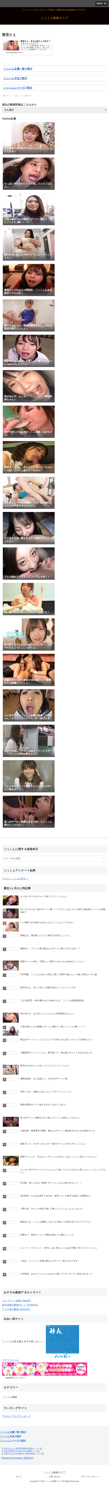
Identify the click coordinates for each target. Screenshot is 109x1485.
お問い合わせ (54, 1476)
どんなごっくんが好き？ (15, 878)
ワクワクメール (10, 1360)
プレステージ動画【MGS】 (17, 1300)
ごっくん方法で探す (15, 78)
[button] (104, 858)
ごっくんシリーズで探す (18, 87)
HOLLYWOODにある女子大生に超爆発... (18, 1451)
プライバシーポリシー (90, 1476)
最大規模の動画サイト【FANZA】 (20, 1305)
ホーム (19, 1476)
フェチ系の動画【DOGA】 (16, 1309)
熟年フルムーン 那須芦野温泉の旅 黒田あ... (19, 1448)
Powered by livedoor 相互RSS (17, 1458)
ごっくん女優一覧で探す (18, 68)
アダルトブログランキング (16, 1416)
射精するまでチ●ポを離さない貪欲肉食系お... (20, 1453)
